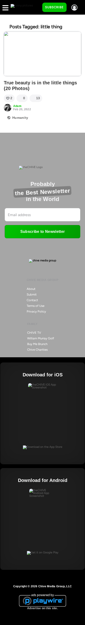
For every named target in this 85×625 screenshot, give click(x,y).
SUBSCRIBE (54, 7)
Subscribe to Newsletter (42, 232)
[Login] (74, 7)
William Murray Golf (40, 338)
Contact (32, 300)
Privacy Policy (36, 311)
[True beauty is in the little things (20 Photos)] (42, 54)
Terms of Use (35, 306)
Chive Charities (37, 349)
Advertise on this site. (42, 608)
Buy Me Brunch (37, 344)
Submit (32, 294)
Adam (17, 106)
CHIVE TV (34, 332)
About (31, 289)
